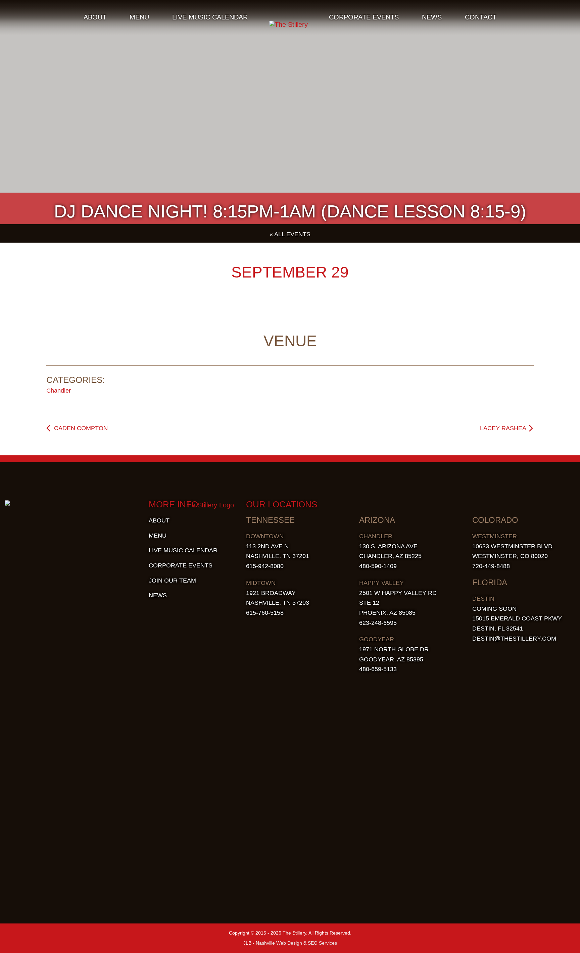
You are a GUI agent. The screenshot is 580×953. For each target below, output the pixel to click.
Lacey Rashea (504, 428)
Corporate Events (364, 17)
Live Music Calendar (210, 17)
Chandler (58, 390)
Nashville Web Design (279, 943)
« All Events (290, 234)
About (95, 17)
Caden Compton (80, 428)
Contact (480, 17)
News (432, 17)
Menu (139, 17)
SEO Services (322, 943)
